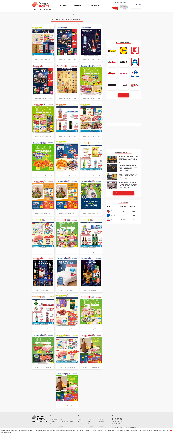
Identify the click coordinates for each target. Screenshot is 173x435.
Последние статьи (123, 152)
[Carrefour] (135, 74)
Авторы (61, 426)
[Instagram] (121, 419)
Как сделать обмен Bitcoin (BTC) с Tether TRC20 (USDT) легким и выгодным (128, 167)
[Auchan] (112, 62)
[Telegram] (115, 419)
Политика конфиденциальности (66, 421)
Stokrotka (101, 426)
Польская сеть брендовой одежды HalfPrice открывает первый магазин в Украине (128, 184)
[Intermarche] (123, 85)
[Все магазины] (135, 85)
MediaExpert (101, 421)
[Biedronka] (112, 51)
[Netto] (123, 62)
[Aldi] (135, 62)
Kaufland (80, 423)
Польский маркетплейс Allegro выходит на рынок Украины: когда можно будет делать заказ (129, 159)
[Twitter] (118, 419)
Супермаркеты (53, 419)
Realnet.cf (118, 423)
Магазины (64, 6)
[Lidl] (123, 51)
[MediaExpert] (112, 85)
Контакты (61, 423)
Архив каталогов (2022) (54, 15)
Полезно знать (94, 6)
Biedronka (80, 419)
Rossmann (90, 426)
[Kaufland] (135, 51)
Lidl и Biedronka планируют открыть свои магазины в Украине (128, 175)
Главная (34, 15)
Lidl (78, 421)
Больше (123, 95)
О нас (60, 419)
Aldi (89, 421)
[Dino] (112, 74)
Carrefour (101, 419)
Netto (89, 419)
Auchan (79, 426)
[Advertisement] (123, 27)
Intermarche (101, 423)
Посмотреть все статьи (123, 193)
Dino (89, 423)
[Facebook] (112, 419)
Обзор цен (78, 6)
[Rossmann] (123, 74)
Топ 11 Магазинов (123, 42)
